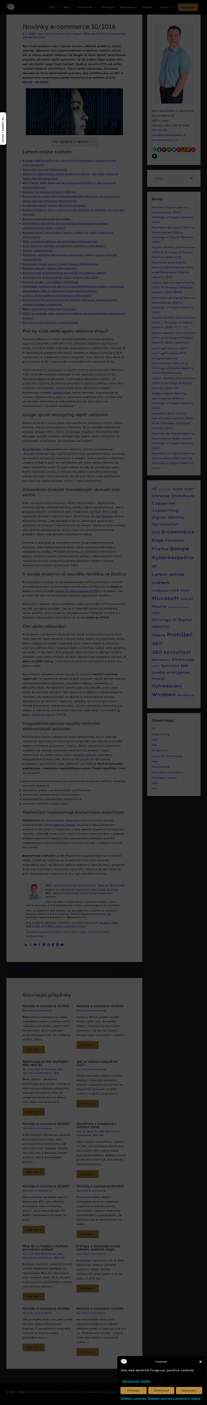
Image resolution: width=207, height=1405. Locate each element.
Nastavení (189, 1390)
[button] (200, 1361)
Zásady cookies (133, 1398)
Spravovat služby (136, 1381)
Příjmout (133, 1390)
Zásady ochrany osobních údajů (174, 1398)
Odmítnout (161, 1390)
